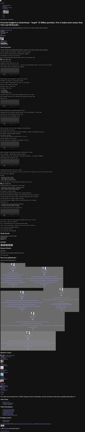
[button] (28, 341)
